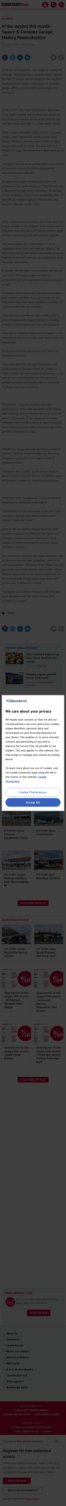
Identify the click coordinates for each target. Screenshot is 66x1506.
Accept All (33, 802)
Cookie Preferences (32, 792)
